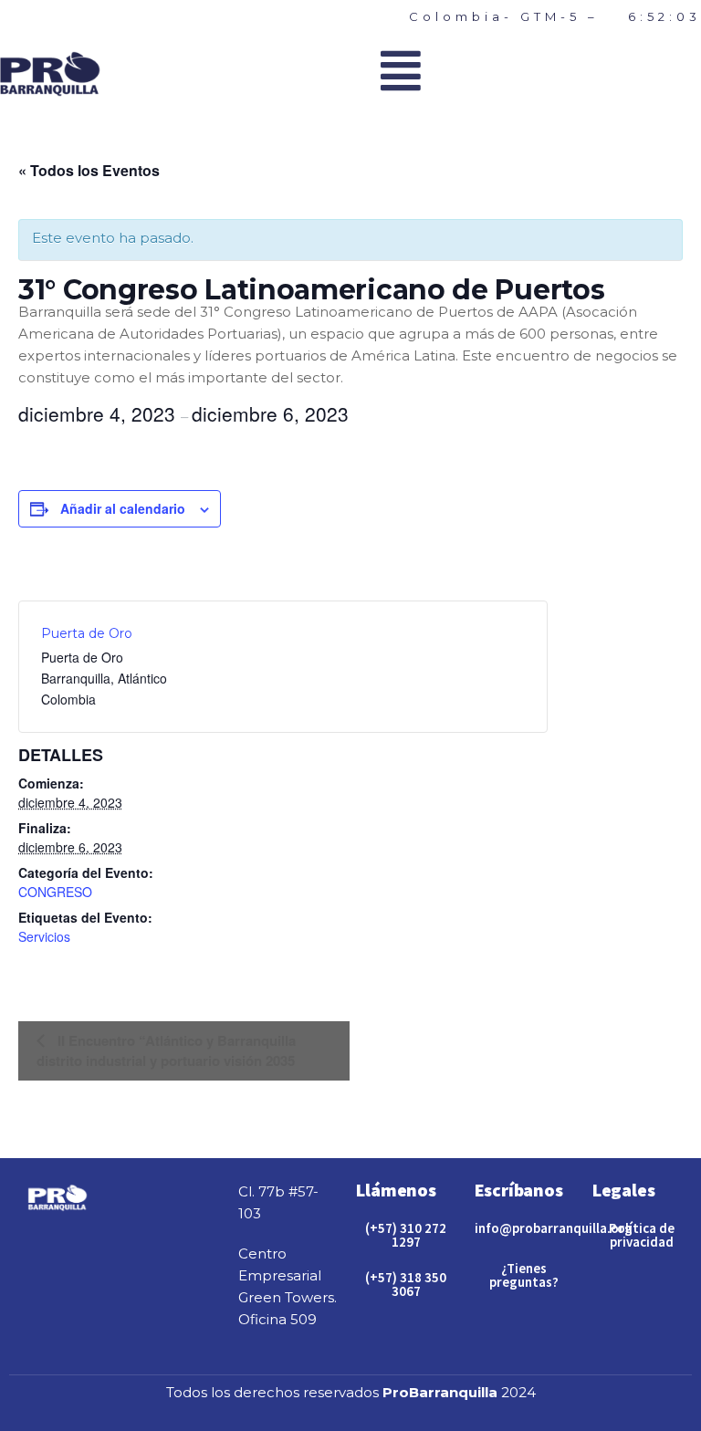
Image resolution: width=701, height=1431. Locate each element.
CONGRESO (55, 892)
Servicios (44, 936)
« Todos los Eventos (89, 170)
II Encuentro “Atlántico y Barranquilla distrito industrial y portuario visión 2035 (166, 1050)
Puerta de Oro (86, 633)
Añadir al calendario (122, 508)
